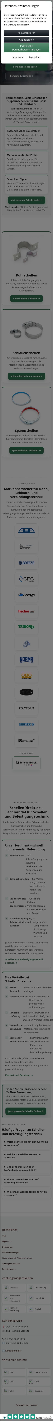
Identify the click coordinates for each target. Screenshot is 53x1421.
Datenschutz (34, 57)
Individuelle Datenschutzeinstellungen (26, 47)
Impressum (18, 57)
